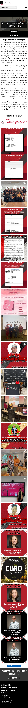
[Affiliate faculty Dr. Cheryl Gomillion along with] (14, 302)
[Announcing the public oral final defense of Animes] (14, 355)
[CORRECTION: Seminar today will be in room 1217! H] (14, 623)
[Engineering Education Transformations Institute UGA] (14, 4)
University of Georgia (8, 690)
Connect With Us (14, 678)
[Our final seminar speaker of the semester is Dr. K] (14, 597)
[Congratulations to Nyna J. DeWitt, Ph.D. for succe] (14, 409)
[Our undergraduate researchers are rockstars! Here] (14, 570)
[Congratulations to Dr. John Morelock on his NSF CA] (14, 275)
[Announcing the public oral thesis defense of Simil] (14, 516)
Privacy (3, 692)
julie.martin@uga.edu (10, 698)
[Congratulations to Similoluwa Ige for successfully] (14, 489)
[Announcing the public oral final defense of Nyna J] (14, 436)
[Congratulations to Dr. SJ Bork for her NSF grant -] (14, 221)
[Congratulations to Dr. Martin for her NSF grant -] (14, 141)
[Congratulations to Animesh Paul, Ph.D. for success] (14, 328)
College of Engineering (9, 688)
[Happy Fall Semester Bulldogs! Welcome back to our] (14, 194)
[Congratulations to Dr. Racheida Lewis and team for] (14, 248)
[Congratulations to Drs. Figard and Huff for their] (14, 167)
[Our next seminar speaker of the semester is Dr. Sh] (14, 650)
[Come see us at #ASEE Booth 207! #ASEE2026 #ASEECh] (14, 382)
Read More (14, 31)
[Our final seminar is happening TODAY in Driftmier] (14, 543)
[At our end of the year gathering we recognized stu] (14, 462)
